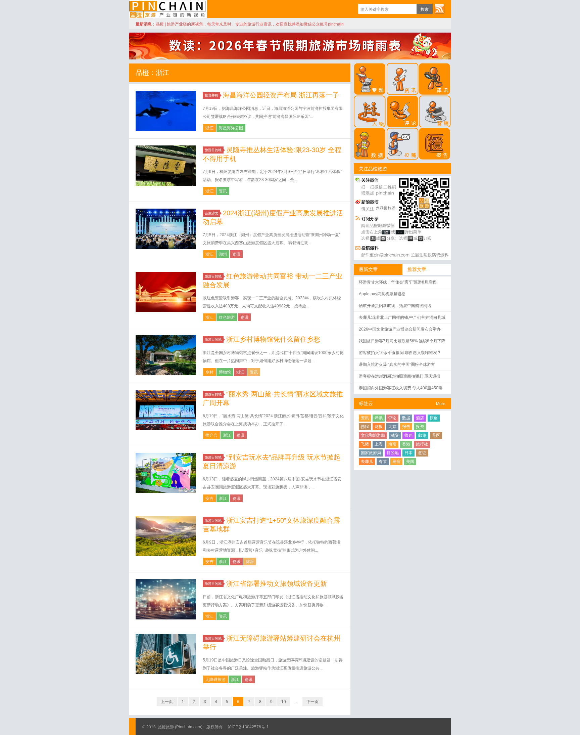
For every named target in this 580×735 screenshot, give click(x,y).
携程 (365, 426)
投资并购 (211, 95)
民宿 (396, 461)
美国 (410, 461)
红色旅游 (227, 317)
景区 (436, 435)
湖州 (223, 254)
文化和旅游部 (373, 435)
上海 (379, 444)
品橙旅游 (168, 9)
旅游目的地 (213, 150)
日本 (408, 452)
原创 (434, 418)
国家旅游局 (371, 452)
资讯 (223, 191)
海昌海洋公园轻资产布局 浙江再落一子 (281, 95)
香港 (406, 444)
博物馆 (225, 372)
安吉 (209, 498)
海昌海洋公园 (231, 128)
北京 (392, 426)
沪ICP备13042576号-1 (248, 727)
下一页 (312, 701)
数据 (406, 418)
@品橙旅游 (386, 208)
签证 (422, 452)
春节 (383, 461)
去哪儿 (367, 461)
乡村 (209, 372)
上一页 (167, 701)
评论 (392, 418)
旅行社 (422, 444)
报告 (406, 426)
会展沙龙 (211, 213)
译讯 (379, 418)
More (440, 403)
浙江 (209, 128)
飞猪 (365, 444)
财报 (379, 426)
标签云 (366, 403)
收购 (408, 435)
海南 (392, 444)
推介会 (211, 435)
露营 (250, 561)
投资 (420, 426)
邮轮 (422, 435)
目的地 (393, 452)
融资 (395, 435)
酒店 (420, 418)
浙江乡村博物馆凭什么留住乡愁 (273, 339)
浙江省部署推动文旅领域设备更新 (276, 583)
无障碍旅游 (215, 679)
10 (283, 701)
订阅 (439, 9)
